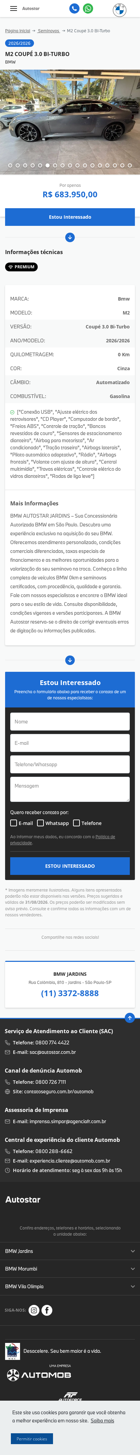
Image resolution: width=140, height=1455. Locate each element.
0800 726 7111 (50, 1082)
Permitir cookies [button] (32, 1439)
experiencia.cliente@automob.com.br (70, 1160)
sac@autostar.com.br (53, 1052)
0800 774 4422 (52, 1042)
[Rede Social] (34, 1310)
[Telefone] (74, 8)
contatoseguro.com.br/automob (58, 1091)
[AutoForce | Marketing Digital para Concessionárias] (70, 1396)
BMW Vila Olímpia (24, 1286)
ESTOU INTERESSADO (70, 866)
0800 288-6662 (53, 1151)
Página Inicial (17, 30)
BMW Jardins (19, 1251)
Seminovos (48, 30)
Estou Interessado (70, 217)
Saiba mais (102, 1420)
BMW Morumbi (21, 1268)
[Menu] (13, 8)
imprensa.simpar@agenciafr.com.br (68, 1121)
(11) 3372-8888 (70, 993)
